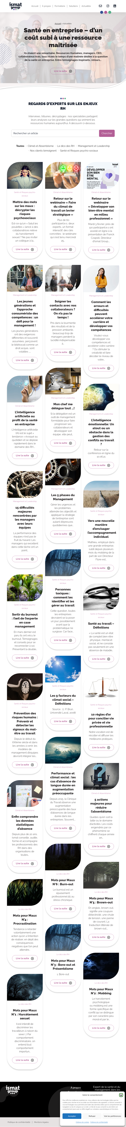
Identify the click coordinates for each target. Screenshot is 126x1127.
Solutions (73, 6)
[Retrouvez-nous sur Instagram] (107, 6)
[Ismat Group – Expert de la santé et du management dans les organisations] (15, 6)
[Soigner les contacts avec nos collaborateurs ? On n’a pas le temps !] (63, 277)
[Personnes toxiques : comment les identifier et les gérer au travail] (63, 562)
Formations (60, 6)
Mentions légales (41, 1122)
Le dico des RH (65, 146)
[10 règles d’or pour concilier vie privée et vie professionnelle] (101, 687)
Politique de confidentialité (99, 1122)
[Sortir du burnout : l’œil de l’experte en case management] (25, 587)
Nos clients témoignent (43, 150)
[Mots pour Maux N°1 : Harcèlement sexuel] (25, 987)
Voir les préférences (112, 1116)
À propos (46, 6)
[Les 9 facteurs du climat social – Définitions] (63, 668)
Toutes (20, 146)
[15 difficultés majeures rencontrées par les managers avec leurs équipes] (25, 484)
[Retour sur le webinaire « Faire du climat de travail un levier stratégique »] (63, 175)
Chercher (107, 133)
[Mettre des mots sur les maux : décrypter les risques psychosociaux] (25, 175)
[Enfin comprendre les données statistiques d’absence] (25, 793)
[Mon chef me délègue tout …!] (63, 380)
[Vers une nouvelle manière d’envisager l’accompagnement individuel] (101, 493)
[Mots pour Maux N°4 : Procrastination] (25, 892)
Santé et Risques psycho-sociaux (79, 150)
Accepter (72, 1116)
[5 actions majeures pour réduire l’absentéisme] (101, 776)
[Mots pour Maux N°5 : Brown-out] (101, 875)
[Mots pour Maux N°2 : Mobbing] (101, 965)
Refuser (92, 1116)
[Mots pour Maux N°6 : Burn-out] (63, 856)
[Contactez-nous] (100, 6)
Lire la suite (60, 71)
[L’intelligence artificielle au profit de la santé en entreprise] (25, 388)
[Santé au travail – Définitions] (101, 596)
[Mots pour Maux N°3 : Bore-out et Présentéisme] (63, 937)
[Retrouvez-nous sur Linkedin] (114, 6)
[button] (121, 1095)
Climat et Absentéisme (41, 146)
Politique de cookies (82, 1122)
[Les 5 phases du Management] (63, 471)
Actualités (86, 6)
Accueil (34, 6)
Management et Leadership (94, 146)
